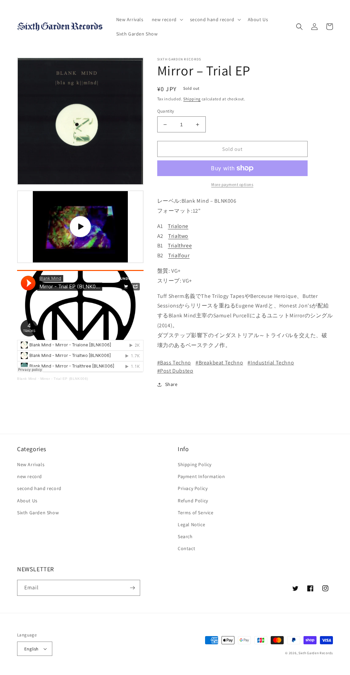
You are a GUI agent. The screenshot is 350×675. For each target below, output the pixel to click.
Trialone (178, 226)
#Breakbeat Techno (219, 362)
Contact (186, 548)
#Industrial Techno (270, 362)
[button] (167, 19)
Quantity (165, 111)
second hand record (39, 488)
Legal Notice (191, 524)
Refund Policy (193, 501)
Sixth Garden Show (38, 512)
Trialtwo (178, 236)
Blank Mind (27, 378)
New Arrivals (30, 464)
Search (185, 536)
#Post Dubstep (175, 370)
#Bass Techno (174, 362)
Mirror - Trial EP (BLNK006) (64, 378)
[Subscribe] (132, 588)
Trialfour (178, 255)
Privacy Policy (192, 488)
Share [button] (171, 384)
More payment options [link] (232, 184)
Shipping (192, 98)
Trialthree (180, 245)
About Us (27, 501)
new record (29, 476)
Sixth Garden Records (315, 653)
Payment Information (201, 476)
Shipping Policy (195, 464)
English (31, 649)
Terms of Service (196, 512)
